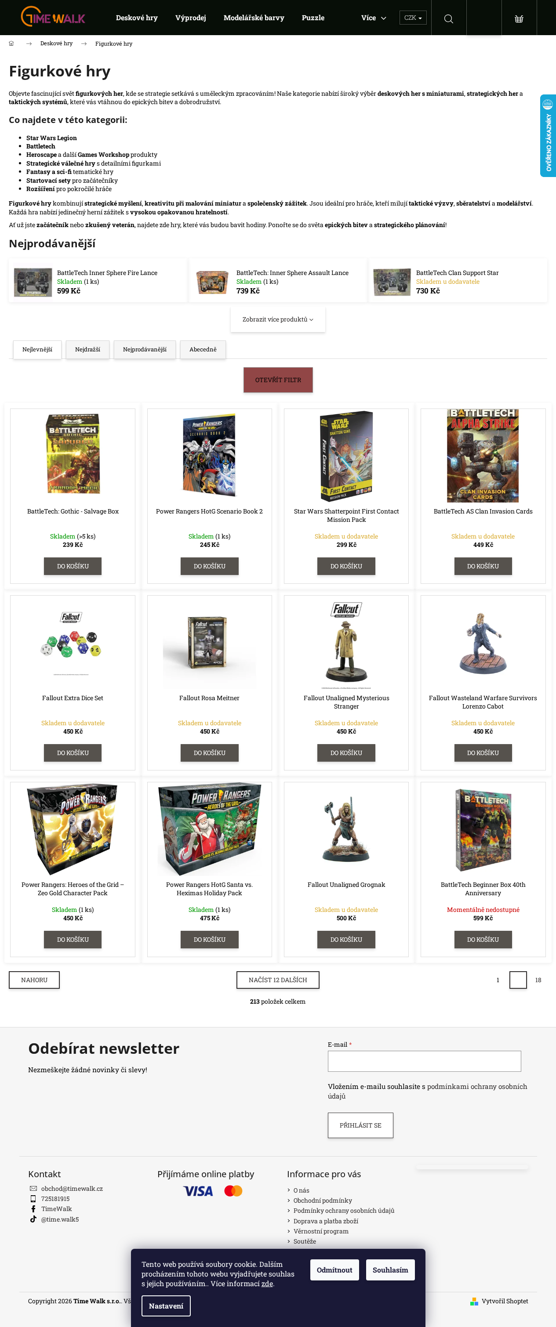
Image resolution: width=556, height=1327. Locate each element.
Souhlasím (390, 1269)
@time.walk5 (60, 1219)
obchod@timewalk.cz (72, 1188)
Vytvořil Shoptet (505, 1301)
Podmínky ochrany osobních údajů (344, 1210)
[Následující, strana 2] (518, 980)
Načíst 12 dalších (278, 980)
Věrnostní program (321, 1231)
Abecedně (203, 349)
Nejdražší (87, 349)
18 (538, 980)
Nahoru (34, 980)
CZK (411, 17)
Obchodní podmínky (323, 1200)
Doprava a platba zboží (326, 1221)
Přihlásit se (361, 1125)
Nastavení (166, 1305)
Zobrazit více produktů (275, 319)
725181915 (55, 1198)
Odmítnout (334, 1269)
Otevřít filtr (278, 380)
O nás (301, 1190)
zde (267, 1283)
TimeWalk (56, 1208)
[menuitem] (137, 17)
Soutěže (305, 1241)
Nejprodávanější (145, 349)
